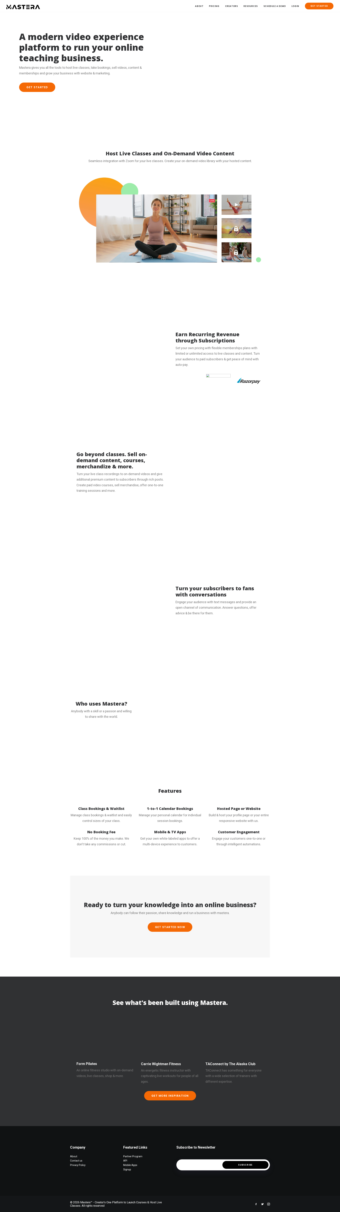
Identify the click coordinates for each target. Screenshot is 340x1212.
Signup (127, 1169)
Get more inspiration (170, 1092)
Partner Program (132, 1156)
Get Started (37, 87)
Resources (250, 6)
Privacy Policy (78, 1164)
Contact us (76, 1160)
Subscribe (245, 1164)
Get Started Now (170, 923)
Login (295, 6)
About (199, 6)
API (125, 1160)
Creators (231, 6)
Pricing (214, 6)
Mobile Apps (130, 1164)
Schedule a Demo (275, 6)
